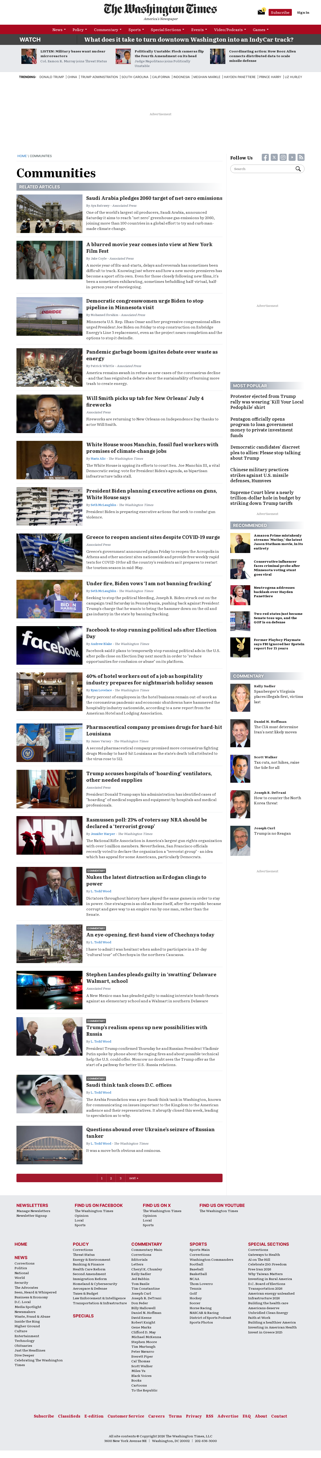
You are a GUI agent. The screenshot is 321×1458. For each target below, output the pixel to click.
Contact (279, 1416)
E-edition (94, 1416)
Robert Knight (143, 1322)
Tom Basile (140, 1283)
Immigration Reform (90, 1278)
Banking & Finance (88, 1264)
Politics (21, 1267)
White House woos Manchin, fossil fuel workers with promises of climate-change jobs (152, 447)
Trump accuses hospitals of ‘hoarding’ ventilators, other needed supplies (149, 776)
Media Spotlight (28, 1306)
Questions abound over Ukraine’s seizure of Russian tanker (150, 1132)
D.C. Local (23, 1301)
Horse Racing (201, 1307)
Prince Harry (270, 77)
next (132, 1178)
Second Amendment (89, 1273)
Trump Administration (99, 77)
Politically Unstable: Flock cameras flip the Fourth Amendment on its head (169, 53)
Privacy (194, 1416)
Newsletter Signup (31, 1215)
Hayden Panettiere (240, 77)
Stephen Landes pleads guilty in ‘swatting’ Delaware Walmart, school (151, 977)
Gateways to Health (264, 1254)
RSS (209, 1416)
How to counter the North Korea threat (277, 800)
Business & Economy (31, 1297)
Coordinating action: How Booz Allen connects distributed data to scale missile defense (262, 56)
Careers (156, 1416)
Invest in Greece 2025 (265, 1332)
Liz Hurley (293, 77)
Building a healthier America (272, 1322)
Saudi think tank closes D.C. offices (129, 1084)
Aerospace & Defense (90, 1288)
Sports (135, 29)
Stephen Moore (144, 1341)
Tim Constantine (145, 1288)
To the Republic (144, 1390)
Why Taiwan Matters (265, 1273)
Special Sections (166, 29)
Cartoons (139, 1385)
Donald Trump (51, 77)
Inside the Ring (27, 1321)
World (20, 1277)
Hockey (196, 1298)
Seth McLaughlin (103, 504)
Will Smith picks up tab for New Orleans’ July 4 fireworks (145, 401)
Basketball (198, 1273)
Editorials (139, 1259)
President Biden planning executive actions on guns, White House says (151, 494)
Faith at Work (259, 1317)
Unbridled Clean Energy (268, 1312)
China (72, 77)
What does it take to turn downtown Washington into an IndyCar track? (189, 39)
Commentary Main (146, 1249)
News (57, 29)
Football (196, 1264)
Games (259, 29)
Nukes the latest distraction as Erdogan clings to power (146, 880)
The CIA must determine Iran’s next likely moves (276, 729)
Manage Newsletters (33, 1210)
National (22, 1272)
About (261, 1416)
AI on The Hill (259, 1259)
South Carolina (135, 77)
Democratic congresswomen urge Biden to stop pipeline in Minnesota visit (145, 304)
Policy (78, 29)
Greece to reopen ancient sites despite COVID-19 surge (153, 536)
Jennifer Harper (103, 833)
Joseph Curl (264, 828)
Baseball (197, 1269)
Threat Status (84, 1254)
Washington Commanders (211, 1259)
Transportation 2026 (265, 1288)
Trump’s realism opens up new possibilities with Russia (146, 1030)
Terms (175, 1416)
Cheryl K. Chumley (146, 1269)
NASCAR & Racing (204, 1312)
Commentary (106, 29)
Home (22, 156)
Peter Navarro (142, 1351)
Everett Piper (142, 1356)
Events (197, 29)
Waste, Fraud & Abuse (32, 1316)
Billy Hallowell (143, 1307)
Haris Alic (98, 458)
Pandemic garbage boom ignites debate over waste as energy (152, 355)
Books (136, 1380)
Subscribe (280, 12)
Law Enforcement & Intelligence (99, 1298)
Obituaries (23, 1345)
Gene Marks (141, 1327)
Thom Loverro (201, 1283)
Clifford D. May (143, 1332)
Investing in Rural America (270, 1278)
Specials (83, 1315)
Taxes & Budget (85, 1293)
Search (300, 169)
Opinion (82, 1215)
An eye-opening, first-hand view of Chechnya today (150, 934)
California (161, 77)
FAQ (247, 1416)
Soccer (195, 1302)
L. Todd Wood (101, 891)
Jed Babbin (140, 1278)
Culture (21, 1330)
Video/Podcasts (228, 29)
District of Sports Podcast (210, 1317)
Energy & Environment (91, 1259)
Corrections (25, 1263)
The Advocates (26, 1287)
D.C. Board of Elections (266, 1283)
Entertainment (27, 1335)
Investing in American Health (272, 1327)
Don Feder (139, 1302)
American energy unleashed (271, 1293)
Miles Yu (138, 1370)
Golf (193, 1293)
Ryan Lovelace (101, 690)
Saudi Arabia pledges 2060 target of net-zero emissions (154, 197)
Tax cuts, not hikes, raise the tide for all (276, 764)
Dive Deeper (24, 1355)
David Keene (141, 1317)
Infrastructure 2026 (264, 1298)
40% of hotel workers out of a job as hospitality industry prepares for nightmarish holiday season (149, 679)
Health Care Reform (89, 1269)
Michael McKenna (146, 1336)
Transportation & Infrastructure (100, 1302)
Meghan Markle (206, 77)
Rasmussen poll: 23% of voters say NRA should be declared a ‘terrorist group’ (146, 823)
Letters (137, 1264)
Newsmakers (25, 1311)
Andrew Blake (101, 643)
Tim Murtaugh (143, 1346)
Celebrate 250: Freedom (267, 1264)
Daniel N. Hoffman (270, 721)
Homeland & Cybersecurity (95, 1283)
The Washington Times (94, 1210)
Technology (25, 1340)
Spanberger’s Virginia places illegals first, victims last (278, 696)
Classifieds (69, 1416)
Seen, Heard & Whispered (36, 1292)
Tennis (195, 1288)
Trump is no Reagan (272, 833)
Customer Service (126, 1416)
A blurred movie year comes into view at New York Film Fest (149, 247)
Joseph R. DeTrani (270, 792)
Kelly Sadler (265, 686)
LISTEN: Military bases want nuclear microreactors (73, 53)
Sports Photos (201, 1322)
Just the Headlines (30, 1350)
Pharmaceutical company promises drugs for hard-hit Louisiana (154, 730)
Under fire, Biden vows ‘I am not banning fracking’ (149, 583)
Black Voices (141, 1375)
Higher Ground (27, 1326)
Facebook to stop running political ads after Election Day (151, 633)
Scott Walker (266, 757)
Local (79, 1220)
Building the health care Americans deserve (268, 1305)
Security (21, 1282)
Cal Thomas (140, 1361)
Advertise (228, 1416)
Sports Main (200, 1249)
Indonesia (181, 77)
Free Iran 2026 (259, 1269)
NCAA (194, 1278)
